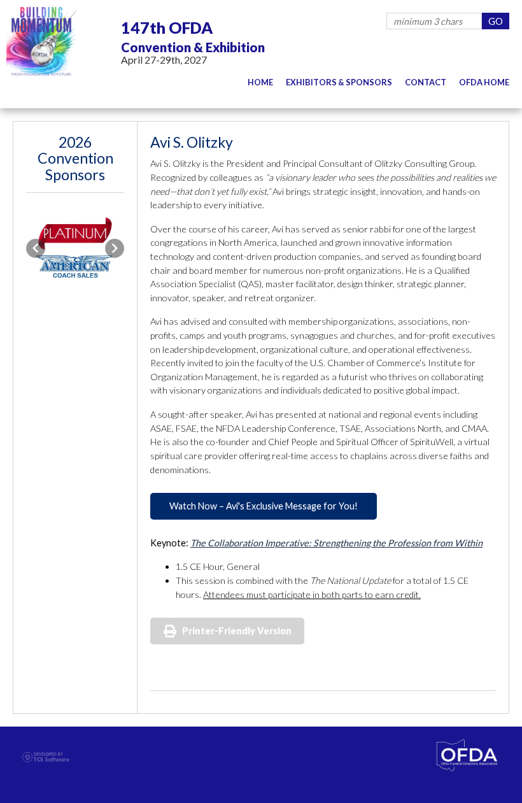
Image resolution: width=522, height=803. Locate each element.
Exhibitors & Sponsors (339, 82)
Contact (425, 82)
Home (260, 82)
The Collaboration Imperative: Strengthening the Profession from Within (336, 542)
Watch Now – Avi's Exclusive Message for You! (263, 506)
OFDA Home (484, 82)
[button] (35, 248)
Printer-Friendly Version (237, 630)
